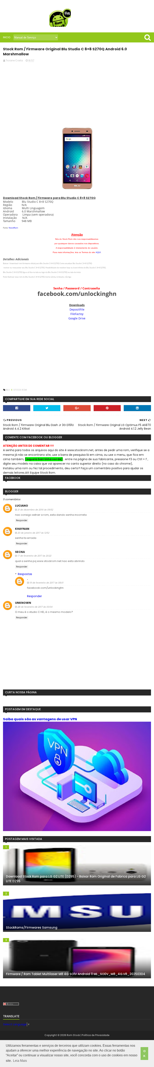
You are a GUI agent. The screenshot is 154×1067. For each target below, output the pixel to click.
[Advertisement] (77, 94)
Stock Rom (20, 389)
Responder (21, 520)
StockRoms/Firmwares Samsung (31, 927)
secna (20, 552)
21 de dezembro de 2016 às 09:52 (35, 509)
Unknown (23, 603)
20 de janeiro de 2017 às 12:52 (33, 532)
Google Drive (76, 318)
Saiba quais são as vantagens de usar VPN (40, 719)
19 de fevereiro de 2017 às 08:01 (46, 582)
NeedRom (13, 227)
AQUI (98, 252)
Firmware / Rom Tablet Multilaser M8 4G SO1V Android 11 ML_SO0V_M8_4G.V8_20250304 (75, 974)
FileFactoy (76, 314)
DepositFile (77, 309)
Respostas (25, 574)
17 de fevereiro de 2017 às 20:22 (34, 555)
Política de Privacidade (95, 1035)
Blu (8, 389)
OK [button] (144, 1054)
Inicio (6, 37)
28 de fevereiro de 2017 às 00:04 (34, 606)
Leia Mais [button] (20, 1060)
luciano (21, 506)
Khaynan (22, 529)
